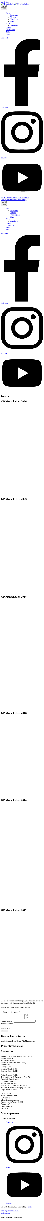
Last (26, 1017)
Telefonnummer (7, 1024)
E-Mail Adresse (7, 1021)
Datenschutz (5, 1213)
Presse (8, 32)
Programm (14, 15)
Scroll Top (5, 2)
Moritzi (29, 1207)
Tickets (13, 17)
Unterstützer (10, 30)
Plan (12, 21)
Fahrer (8, 23)
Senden (4, 1031)
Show (8, 13)
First (26, 1015)
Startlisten (14, 25)
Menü (4, 6)
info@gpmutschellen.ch (10, 1211)
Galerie (8, 28)
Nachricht (5, 1029)
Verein (8, 34)
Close (4, 9)
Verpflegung (14, 19)
